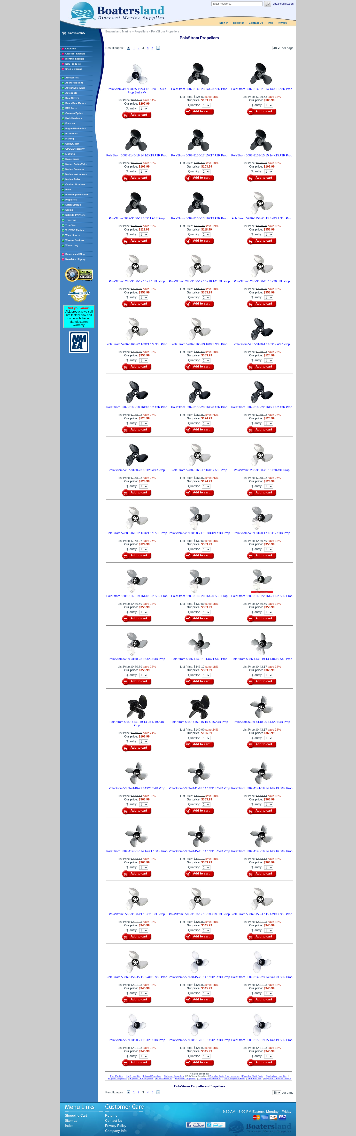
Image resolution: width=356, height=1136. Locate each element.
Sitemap (71, 1120)
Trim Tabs (70, 225)
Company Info (116, 1131)
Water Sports (72, 235)
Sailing (69, 210)
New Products (73, 64)
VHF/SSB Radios (74, 230)
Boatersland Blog (75, 254)
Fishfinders (71, 133)
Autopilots (71, 93)
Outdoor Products (75, 184)
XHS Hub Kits (255, 1078)
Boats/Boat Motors (75, 103)
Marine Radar (72, 179)
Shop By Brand (73, 69)
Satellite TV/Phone (75, 215)
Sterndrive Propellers (185, 1078)
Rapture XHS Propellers (142, 1078)
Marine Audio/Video (76, 164)
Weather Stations (74, 240)
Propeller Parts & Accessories (224, 1076)
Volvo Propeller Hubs (234, 1078)
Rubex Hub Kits (164, 1078)
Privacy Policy (115, 1126)
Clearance (70, 48)
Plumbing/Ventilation (77, 194)
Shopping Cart (76, 1115)
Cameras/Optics (74, 113)
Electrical (70, 123)
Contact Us (256, 22)
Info (270, 22)
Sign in (223, 22)
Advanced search (283, 3)
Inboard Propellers (152, 1076)
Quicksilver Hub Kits (276, 1076)
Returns (111, 1115)
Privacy (282, 22)
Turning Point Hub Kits (209, 1078)
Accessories (72, 78)
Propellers (71, 200)
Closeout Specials (75, 54)
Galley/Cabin (72, 144)
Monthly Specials (74, 59)
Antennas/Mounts (75, 88)
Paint (68, 189)
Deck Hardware (73, 118)
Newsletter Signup (75, 259)
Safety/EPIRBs (73, 205)
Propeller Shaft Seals (252, 1076)
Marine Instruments (76, 174)
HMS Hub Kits (133, 1076)
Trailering (70, 220)
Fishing (69, 139)
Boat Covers (72, 98)
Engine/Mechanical (75, 128)
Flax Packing (116, 1076)
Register (238, 22)
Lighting (70, 154)
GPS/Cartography (75, 149)
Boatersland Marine (118, 31)
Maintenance (72, 159)
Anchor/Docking (74, 83)
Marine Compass (74, 169)
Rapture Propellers (117, 1078)
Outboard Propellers (174, 1076)
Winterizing (71, 245)
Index (69, 1126)
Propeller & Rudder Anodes (277, 1078)
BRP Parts (71, 108)
